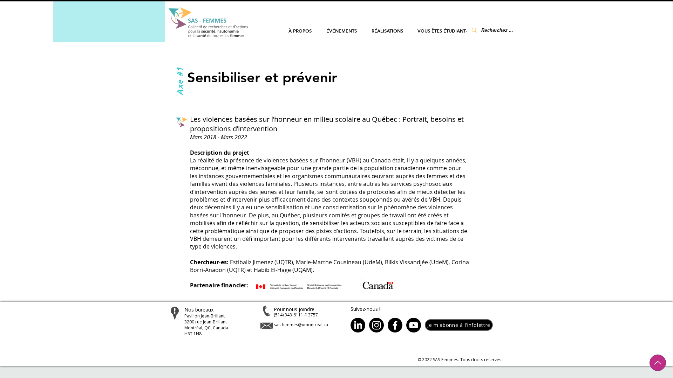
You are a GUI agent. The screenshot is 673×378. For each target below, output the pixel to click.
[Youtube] (413, 325)
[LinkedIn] (358, 325)
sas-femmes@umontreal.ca (301, 325)
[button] (300, 31)
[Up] (658, 363)
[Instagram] (376, 325)
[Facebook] (395, 325)
